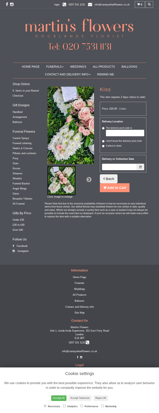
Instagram (23, 251)
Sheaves (17, 173)
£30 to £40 (18, 224)
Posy (15, 158)
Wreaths (17, 178)
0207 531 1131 (78, 342)
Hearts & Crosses (23, 148)
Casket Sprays (21, 138)
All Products (104, 66)
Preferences (91, 406)
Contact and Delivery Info (67, 74)
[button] (61, 180)
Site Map (79, 312)
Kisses (16, 168)
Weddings (78, 66)
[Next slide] (89, 179)
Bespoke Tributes (22, 198)
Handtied (17, 112)
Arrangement (20, 117)
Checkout (18, 95)
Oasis (16, 193)
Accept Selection (80, 398)
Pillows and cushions (24, 153)
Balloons (129, 66)
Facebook (22, 246)
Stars (16, 163)
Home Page (31, 66)
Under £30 (18, 219)
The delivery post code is (119, 128)
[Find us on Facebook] (8, 4)
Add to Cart (116, 188)
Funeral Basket (21, 183)
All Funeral (19, 203)
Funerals (54, 66)
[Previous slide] (52, 179)
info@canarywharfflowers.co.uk (79, 351)
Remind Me (105, 74)
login (57, 4)
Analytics (72, 406)
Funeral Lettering (22, 143)
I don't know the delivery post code (124, 141)
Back (109, 179)
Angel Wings (20, 188)
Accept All (59, 398)
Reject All (100, 398)
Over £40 (18, 229)
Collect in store (114, 145)
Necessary (53, 406)
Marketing (110, 406)
